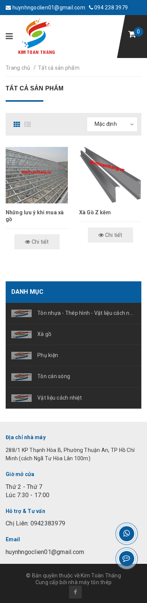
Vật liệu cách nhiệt (59, 398)
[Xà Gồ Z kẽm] (110, 175)
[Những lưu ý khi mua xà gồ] (37, 175)
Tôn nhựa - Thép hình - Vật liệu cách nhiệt (86, 313)
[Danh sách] (29, 124)
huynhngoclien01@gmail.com (48, 8)
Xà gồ (44, 334)
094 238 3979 (110, 8)
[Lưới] (18, 124)
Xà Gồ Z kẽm (95, 212)
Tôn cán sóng (53, 376)
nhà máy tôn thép (90, 582)
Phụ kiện (47, 355)
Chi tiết (40, 242)
